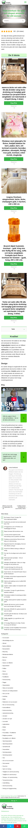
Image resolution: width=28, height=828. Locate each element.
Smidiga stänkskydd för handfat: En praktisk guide (15, 600)
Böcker (4, 660)
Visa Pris (13, 103)
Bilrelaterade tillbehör (7, 654)
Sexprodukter (5, 749)
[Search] (22, 20)
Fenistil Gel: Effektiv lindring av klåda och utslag (14, 549)
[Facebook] (3, 826)
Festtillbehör (5, 676)
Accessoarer (5, 637)
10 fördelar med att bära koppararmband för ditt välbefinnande (15, 577)
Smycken (4, 766)
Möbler (4, 727)
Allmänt (4, 643)
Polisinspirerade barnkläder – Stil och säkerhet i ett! (13, 558)
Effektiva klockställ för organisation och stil (7, 507)
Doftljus (4, 668)
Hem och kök (5, 693)
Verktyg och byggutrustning (9, 788)
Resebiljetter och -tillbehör (9, 738)
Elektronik (5, 674)
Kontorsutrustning (6, 710)
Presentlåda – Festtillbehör (9, 732)
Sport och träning (6, 769)
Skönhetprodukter (7, 752)
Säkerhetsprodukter (7, 743)
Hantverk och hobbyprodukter (10, 690)
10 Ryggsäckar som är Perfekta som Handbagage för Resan (13, 527)
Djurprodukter (5, 665)
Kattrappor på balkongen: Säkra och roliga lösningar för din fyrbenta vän (14, 563)
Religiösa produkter (7, 735)
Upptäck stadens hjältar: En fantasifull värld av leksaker (15, 586)
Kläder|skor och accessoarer (9, 702)
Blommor (4, 657)
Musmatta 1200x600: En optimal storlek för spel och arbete (15, 610)
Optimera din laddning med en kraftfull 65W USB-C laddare (15, 582)
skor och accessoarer (8, 760)
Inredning (4, 696)
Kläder (4, 699)
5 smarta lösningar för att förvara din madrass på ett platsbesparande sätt (13, 568)
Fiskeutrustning (6, 679)
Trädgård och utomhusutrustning (10, 771)
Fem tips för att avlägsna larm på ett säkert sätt (15, 554)
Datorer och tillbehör (7, 662)
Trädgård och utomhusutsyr (9, 774)
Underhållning (5, 783)
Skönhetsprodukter (7, 755)
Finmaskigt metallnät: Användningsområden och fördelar (15, 596)
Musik (4, 729)
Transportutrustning (7, 780)
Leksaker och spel (7, 718)
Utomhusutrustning (7, 785)
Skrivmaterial (5, 763)
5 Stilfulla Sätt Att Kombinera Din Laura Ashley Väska (20, 507)
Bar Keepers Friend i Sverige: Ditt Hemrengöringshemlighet (12, 518)
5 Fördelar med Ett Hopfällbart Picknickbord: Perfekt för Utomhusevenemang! (15, 628)
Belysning (4, 651)
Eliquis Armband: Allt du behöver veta (13, 531)
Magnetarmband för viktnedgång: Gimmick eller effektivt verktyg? (15, 544)
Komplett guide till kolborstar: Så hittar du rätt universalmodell (15, 614)
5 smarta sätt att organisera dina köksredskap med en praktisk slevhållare (14, 535)
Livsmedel (5, 721)
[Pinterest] (17, 826)
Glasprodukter (6, 685)
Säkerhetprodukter (7, 741)
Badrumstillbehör (6, 646)
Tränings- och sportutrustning (9, 777)
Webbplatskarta (5, 811)
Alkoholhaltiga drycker (8, 640)
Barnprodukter (6, 649)
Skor (3, 757)
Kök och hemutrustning (8, 704)
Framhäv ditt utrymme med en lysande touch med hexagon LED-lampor (14, 605)
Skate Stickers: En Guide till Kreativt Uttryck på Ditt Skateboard (15, 572)
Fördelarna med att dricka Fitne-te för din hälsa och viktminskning (14, 540)
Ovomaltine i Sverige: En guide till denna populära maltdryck (14, 591)
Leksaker (4, 716)
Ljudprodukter (5, 724)
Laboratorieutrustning (7, 713)
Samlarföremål (6, 746)
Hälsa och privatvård (7, 688)
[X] (10, 826)
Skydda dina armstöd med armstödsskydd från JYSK (15, 523)
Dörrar (4, 671)
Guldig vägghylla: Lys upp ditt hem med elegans (14, 619)
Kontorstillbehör (6, 707)
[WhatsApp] (24, 826)
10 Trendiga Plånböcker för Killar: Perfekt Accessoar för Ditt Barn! (14, 624)
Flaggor (4, 682)
